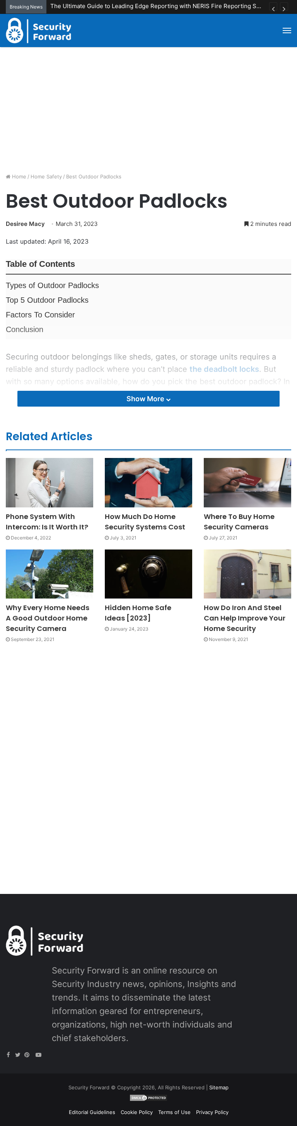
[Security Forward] (38, 30)
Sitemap (219, 1087)
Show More (146, 399)
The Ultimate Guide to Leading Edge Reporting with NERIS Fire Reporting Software (163, 6)
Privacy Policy (212, 1112)
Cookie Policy (137, 1112)
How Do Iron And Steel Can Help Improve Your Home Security (244, 618)
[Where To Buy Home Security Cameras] (247, 482)
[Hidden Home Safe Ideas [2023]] (148, 574)
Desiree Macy (25, 223)
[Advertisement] (148, 113)
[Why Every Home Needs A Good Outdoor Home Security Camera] (49, 574)
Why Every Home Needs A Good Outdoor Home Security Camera (47, 618)
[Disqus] (148, 759)
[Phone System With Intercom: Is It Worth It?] (49, 482)
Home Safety (46, 176)
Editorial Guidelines (92, 1112)
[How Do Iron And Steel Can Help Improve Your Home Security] (247, 574)
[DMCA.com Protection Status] (148, 1100)
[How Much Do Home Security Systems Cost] (148, 482)
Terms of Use (174, 1112)
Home (18, 176)
